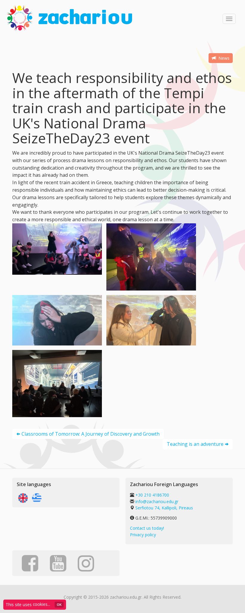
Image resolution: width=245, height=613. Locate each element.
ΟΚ (59, 604)
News (223, 58)
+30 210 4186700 (151, 495)
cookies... (41, 604)
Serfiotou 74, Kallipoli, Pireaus (164, 508)
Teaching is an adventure (195, 444)
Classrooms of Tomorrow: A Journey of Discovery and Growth (91, 434)
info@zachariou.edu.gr (156, 501)
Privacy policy (143, 534)
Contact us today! (147, 528)
